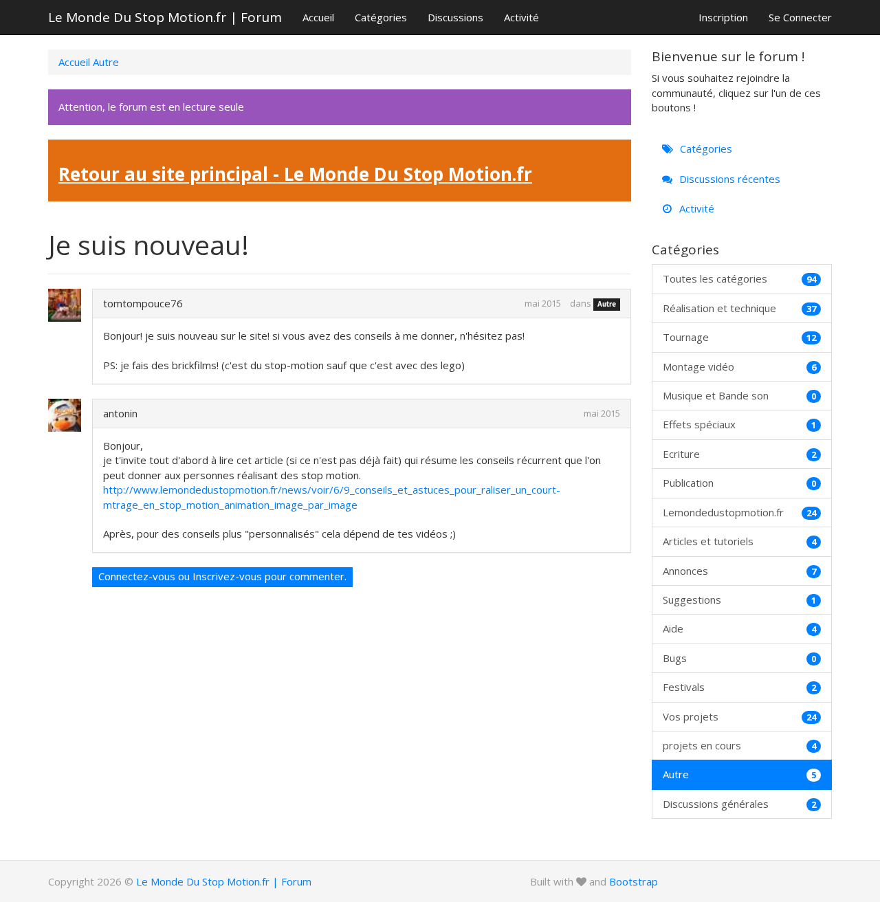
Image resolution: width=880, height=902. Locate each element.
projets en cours (740, 745)
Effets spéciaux (740, 424)
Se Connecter (800, 17)
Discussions (455, 17)
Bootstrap (633, 881)
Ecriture (740, 454)
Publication (740, 483)
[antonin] (71, 415)
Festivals (740, 687)
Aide (740, 628)
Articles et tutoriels (740, 541)
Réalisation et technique (740, 308)
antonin (120, 413)
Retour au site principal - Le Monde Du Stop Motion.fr (295, 174)
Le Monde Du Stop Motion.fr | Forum (165, 17)
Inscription (723, 17)
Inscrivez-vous (227, 576)
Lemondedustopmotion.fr (740, 512)
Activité (521, 17)
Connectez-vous (136, 576)
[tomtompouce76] (71, 305)
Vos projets (740, 716)
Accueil (318, 17)
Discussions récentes (728, 179)
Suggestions (740, 599)
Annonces (740, 571)
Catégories (381, 17)
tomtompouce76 (143, 303)
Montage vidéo (740, 366)
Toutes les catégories (740, 278)
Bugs (740, 658)
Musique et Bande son (740, 395)
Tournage (740, 337)
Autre (606, 304)
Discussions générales (740, 804)
